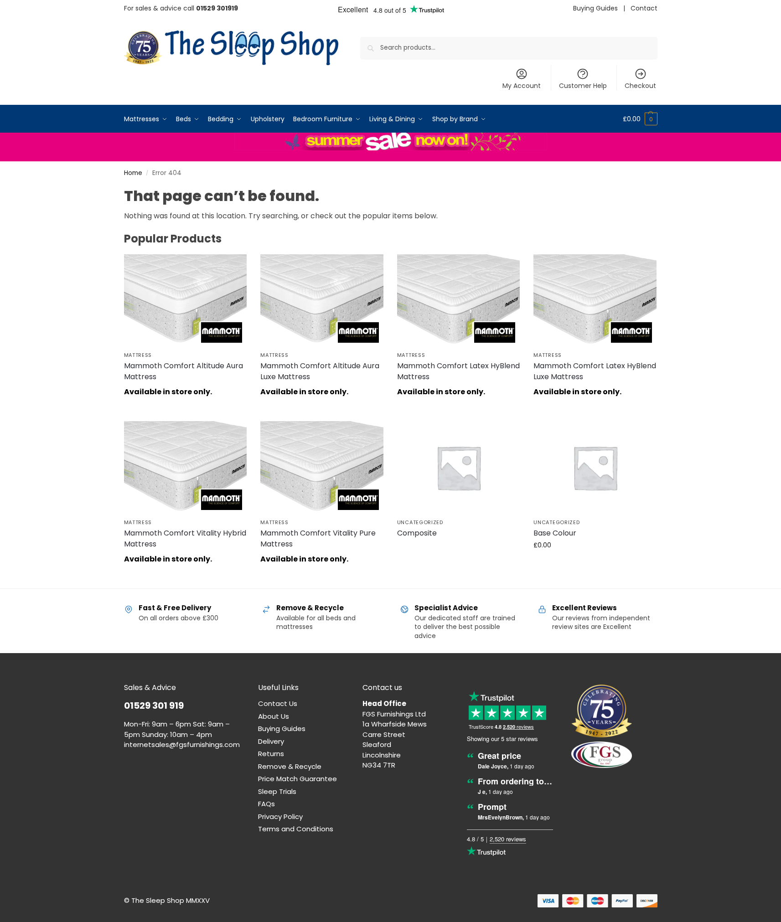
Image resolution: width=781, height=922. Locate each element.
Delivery (271, 741)
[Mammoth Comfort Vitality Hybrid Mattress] (185, 467)
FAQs (266, 804)
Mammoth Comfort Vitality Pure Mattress (318, 538)
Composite (417, 533)
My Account (521, 85)
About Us (273, 716)
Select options (458, 549)
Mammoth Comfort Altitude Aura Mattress (183, 371)
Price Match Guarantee (297, 778)
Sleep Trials (277, 791)
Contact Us (277, 703)
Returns (271, 753)
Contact (644, 8)
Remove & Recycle (289, 766)
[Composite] (458, 467)
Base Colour (554, 533)
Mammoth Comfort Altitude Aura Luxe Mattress (319, 371)
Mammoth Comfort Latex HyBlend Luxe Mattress (594, 371)
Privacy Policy (280, 816)
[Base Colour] (595, 467)
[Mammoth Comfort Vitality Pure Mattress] (321, 467)
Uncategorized (420, 522)
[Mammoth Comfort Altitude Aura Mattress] (185, 300)
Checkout (640, 85)
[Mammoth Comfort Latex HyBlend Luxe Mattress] (595, 300)
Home (133, 173)
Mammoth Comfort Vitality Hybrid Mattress (185, 538)
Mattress (138, 355)
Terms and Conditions (295, 829)
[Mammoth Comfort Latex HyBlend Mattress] (458, 300)
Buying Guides (595, 8)
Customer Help (583, 85)
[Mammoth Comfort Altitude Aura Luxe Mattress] (321, 300)
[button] (640, 119)
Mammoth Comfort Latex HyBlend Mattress (458, 371)
